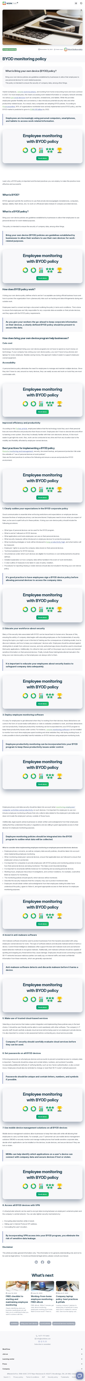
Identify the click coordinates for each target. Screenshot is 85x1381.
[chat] (79, 1375)
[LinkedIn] (39, 1341)
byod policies (45, 1323)
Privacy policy (18, 1377)
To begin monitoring (9, 49)
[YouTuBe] (46, 1341)
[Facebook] (41, 1341)
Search (6, 1377)
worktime (14, 1323)
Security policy (53, 1377)
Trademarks (65, 1377)
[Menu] (76, 3)
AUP (43, 1377)
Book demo (42, 158)
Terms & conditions (32, 1377)
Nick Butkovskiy (75, 49)
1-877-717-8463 (43, 1336)
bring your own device (29, 1323)
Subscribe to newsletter (42, 1344)
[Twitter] (44, 1341)
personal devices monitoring (63, 1323)
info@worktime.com (43, 1339)
